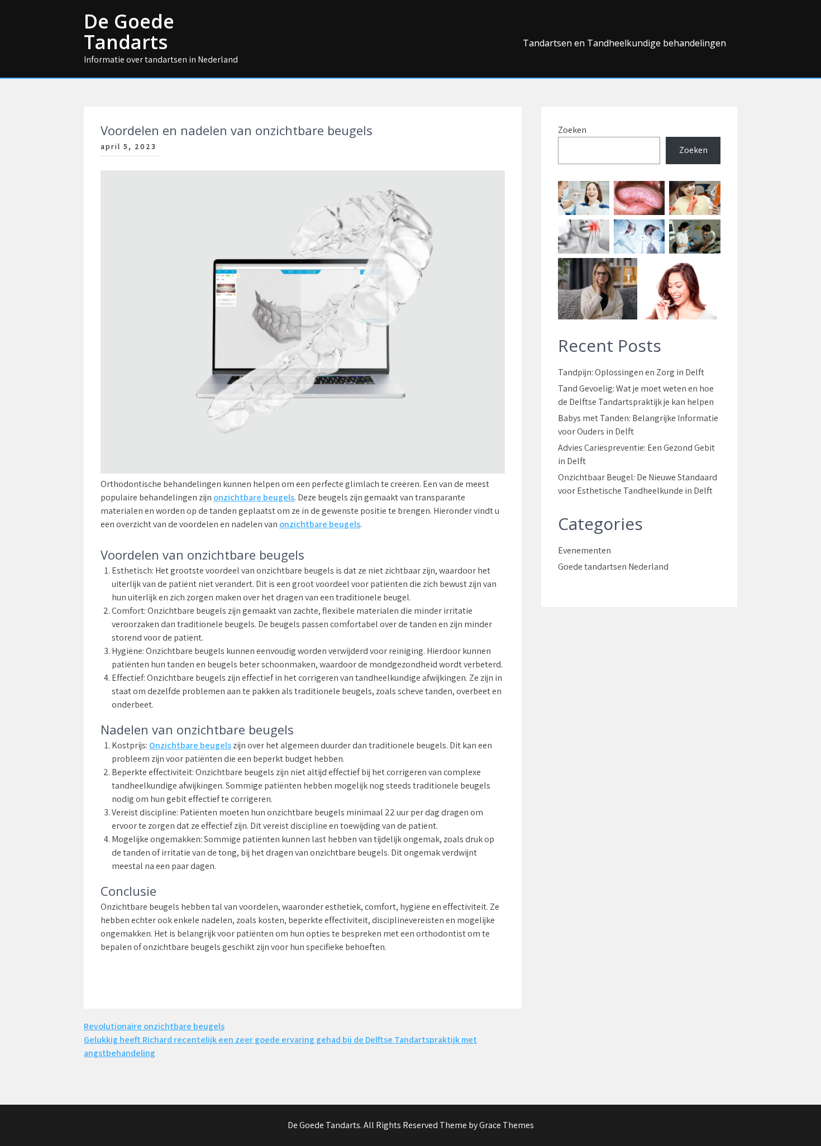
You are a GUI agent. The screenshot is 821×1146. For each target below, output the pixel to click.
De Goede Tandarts (129, 31)
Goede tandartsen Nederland (613, 566)
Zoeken (572, 130)
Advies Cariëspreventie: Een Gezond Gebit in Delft (636, 454)
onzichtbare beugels (253, 497)
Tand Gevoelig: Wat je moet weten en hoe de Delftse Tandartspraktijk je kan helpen (636, 395)
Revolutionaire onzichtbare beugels (154, 1026)
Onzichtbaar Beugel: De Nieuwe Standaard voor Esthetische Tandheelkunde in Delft (637, 483)
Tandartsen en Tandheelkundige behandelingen (624, 43)
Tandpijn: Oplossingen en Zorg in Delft (631, 372)
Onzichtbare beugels (190, 745)
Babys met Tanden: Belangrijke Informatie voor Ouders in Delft (638, 424)
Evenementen (584, 550)
